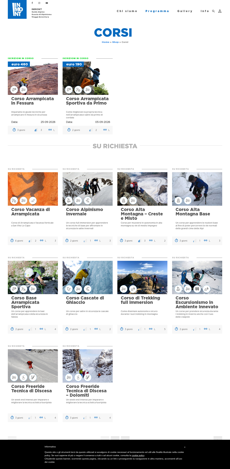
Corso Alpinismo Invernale (84, 211)
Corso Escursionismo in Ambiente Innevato (197, 302)
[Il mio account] (220, 11)
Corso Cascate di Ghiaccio (85, 300)
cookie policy (138, 455)
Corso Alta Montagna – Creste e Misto (142, 214)
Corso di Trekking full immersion (140, 300)
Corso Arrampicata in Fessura (32, 101)
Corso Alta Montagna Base (193, 211)
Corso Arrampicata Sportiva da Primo (87, 101)
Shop (115, 42)
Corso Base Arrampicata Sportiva (25, 302)
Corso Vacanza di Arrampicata (30, 211)
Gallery (185, 11)
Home (105, 42)
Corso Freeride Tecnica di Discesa (31, 388)
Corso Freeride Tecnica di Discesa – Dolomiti (86, 391)
